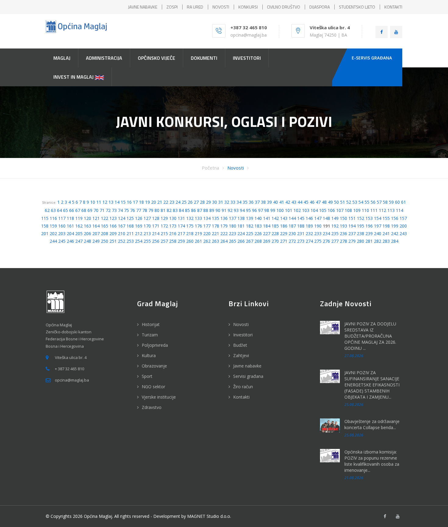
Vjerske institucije (159, 397)
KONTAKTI (393, 7)
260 (190, 241)
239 (369, 233)
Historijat (151, 324)
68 (83, 210)
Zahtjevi (241, 355)
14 (117, 202)
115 (44, 218)
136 (224, 218)
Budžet (240, 345)
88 (205, 210)
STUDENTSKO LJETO (357, 7)
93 (236, 210)
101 (288, 210)
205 (79, 233)
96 (254, 210)
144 (292, 218)
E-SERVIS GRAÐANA (372, 58)
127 (147, 218)
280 (360, 241)
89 (211, 210)
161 (70, 226)
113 (391, 210)
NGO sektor (153, 386)
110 (365, 210)
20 (153, 202)
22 (165, 202)
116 (53, 218)
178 (215, 226)
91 (224, 210)
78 (144, 210)
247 (79, 241)
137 (232, 218)
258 (172, 241)
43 (293, 202)
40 (275, 202)
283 (386, 241)
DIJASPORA (319, 7)
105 (322, 210)
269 (266, 241)
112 (382, 210)
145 (300, 218)
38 (263, 202)
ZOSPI (172, 7)
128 (155, 218)
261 (198, 241)
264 (224, 241)
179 (224, 226)
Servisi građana (248, 376)
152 (360, 218)
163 (87, 226)
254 (138, 241)
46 (312, 202)
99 (272, 210)
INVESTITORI (247, 58)
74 (120, 210)
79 (150, 210)
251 (113, 241)
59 (391, 202)
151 (352, 218)
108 (348, 210)
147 (318, 218)
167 (121, 226)
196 (369, 226)
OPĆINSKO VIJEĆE (156, 58)
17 (135, 202)
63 (53, 210)
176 (198, 226)
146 (309, 218)
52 (348, 202)
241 (386, 233)
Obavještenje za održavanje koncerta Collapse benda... (372, 424)
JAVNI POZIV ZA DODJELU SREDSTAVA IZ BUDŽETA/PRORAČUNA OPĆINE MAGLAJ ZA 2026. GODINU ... (370, 336)
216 (172, 233)
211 (130, 233)
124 (121, 218)
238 (360, 233)
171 (155, 226)
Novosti (235, 168)
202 (53, 233)
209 (113, 233)
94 (242, 210)
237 (352, 233)
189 (309, 226)
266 (241, 241)
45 (306, 202)
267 (249, 241)
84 (181, 210)
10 (92, 202)
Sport (147, 376)
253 (130, 241)
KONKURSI (248, 7)
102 (297, 210)
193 (343, 226)
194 (352, 226)
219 (198, 233)
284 (394, 241)
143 (283, 218)
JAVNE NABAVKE (142, 7)
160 (62, 226)
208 (104, 233)
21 (159, 202)
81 (163, 210)
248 (87, 241)
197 (377, 226)
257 (164, 241)
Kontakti (241, 397)
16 (129, 202)
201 (44, 233)
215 (164, 233)
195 (360, 226)
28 (202, 202)
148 (326, 218)
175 (190, 226)
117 (62, 218)
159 (53, 226)
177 (207, 226)
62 (47, 210)
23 (171, 202)
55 (366, 202)
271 (283, 241)
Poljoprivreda (155, 345)
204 (70, 233)
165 (104, 226)
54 (360, 202)
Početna (210, 168)
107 (339, 210)
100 (280, 210)
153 (369, 218)
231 (300, 233)
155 (386, 218)
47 (318, 202)
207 (96, 233)
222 (224, 233)
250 (104, 241)
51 (342, 202)
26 (190, 202)
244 (53, 241)
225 (249, 233)
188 (300, 226)
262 (207, 241)
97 (260, 210)
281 (369, 241)
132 (190, 218)
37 (257, 202)
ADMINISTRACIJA (104, 58)
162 (79, 226)
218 (190, 233)
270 (275, 241)
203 (62, 233)
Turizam (150, 335)
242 (394, 233)
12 (104, 202)
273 (300, 241)
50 (336, 202)
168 (130, 226)
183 (258, 226)
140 (258, 218)
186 (283, 226)
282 (377, 241)
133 (198, 218)
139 (249, 218)
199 (394, 226)
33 (232, 202)
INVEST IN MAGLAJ (74, 77)
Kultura (149, 355)
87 (199, 210)
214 (155, 233)
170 (147, 226)
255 (147, 241)
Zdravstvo (152, 407)
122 (104, 218)
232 (309, 233)
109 (357, 210)
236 (343, 233)
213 (147, 233)
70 (96, 210)
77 (138, 210)
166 (113, 226)
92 (230, 210)
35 (245, 202)
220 (207, 233)
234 (326, 233)
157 (403, 218)
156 (394, 218)
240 (377, 233)
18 (141, 202)
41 (281, 202)
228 (275, 233)
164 (96, 226)
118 (70, 218)
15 (123, 202)
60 (397, 202)
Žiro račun (243, 386)
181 (241, 226)
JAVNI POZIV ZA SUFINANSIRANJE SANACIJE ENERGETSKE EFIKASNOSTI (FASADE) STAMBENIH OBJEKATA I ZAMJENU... (372, 385)
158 (44, 226)
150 (343, 218)
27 (196, 202)
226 (258, 233)
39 (269, 202)
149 (335, 218)
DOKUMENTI (204, 58)
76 (132, 210)
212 (138, 233)
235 (335, 233)
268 (258, 241)
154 (377, 218)
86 (193, 210)
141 (266, 218)
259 (181, 241)
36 (251, 202)
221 (215, 233)
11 (98, 202)
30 (214, 202)
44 (299, 202)
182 (249, 226)
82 (169, 210)
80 (157, 210)
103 (305, 210)
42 (287, 202)
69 (89, 210)
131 (181, 218)
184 (266, 226)
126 (138, 218)
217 (181, 233)
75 (126, 210)
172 (164, 226)
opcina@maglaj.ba (248, 35)
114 (399, 210)
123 (113, 218)
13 (110, 202)
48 (324, 202)
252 (121, 241)
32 (226, 202)
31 (220, 202)
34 (238, 202)
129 (164, 218)
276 (326, 241)
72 (108, 210)
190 (318, 226)
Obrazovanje (154, 366)
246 (70, 241)
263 (215, 241)
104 (314, 210)
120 (87, 218)
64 (59, 210)
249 (96, 241)
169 (138, 226)
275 (318, 241)
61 (403, 202)
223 (232, 233)
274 (309, 241)
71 (102, 210)
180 (232, 226)
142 (275, 218)
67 (77, 210)
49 (330, 202)
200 (403, 226)
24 (178, 202)
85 (187, 210)
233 (318, 233)
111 (374, 210)
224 (241, 233)
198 (386, 226)
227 (266, 233)
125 (130, 218)
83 (175, 210)
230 (292, 233)
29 (208, 202)
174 (181, 226)
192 (335, 226)
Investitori (243, 335)
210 (121, 233)
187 (292, 226)
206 (87, 233)
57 (379, 202)
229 (283, 233)
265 (232, 241)
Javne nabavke (247, 366)
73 (114, 210)
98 (266, 210)
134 (207, 218)
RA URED (195, 7)
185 (275, 226)
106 (331, 210)
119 (79, 218)
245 (62, 241)
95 (248, 210)
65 (65, 210)
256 (155, 241)
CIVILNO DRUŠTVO (283, 7)
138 (241, 218)
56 (373, 202)
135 (215, 218)
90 (217, 210)
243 (403, 233)
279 (352, 241)
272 (292, 241)
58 (385, 202)
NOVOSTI (220, 7)
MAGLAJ (61, 58)
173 (172, 226)
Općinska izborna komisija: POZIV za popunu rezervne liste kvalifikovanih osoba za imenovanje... (371, 461)
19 (147, 202)
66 (71, 210)
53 (354, 202)
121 (96, 218)
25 (184, 202)
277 (335, 241)
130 (172, 218)
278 (343, 241)
